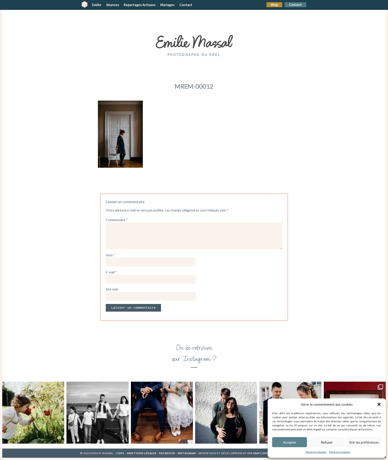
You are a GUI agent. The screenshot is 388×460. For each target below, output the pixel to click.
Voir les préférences (364, 442)
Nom (110, 255)
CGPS (120, 453)
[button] (379, 404)
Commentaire (117, 220)
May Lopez (262, 453)
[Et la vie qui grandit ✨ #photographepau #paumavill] (226, 413)
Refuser (327, 442)
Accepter (289, 442)
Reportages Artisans (139, 5)
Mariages (167, 5)
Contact (295, 5)
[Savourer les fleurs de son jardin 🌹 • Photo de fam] (33, 413)
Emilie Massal (194, 41)
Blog (274, 5)
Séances (112, 5)
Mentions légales (316, 452)
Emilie (96, 5)
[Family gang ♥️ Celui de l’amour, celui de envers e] (97, 413)
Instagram (187, 453)
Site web (112, 289)
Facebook (167, 453)
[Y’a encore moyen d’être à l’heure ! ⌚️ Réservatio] (162, 413)
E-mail (111, 272)
